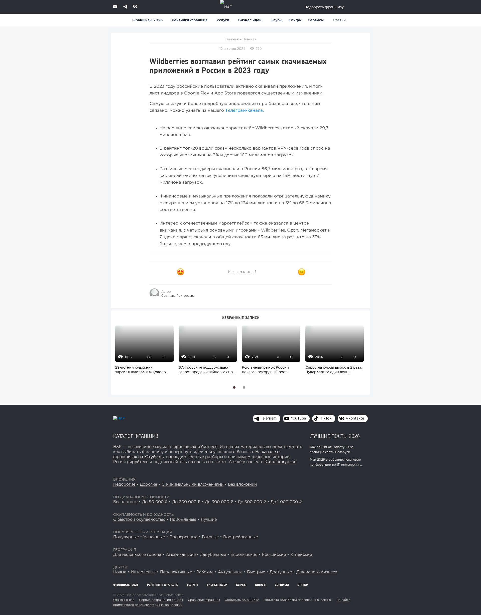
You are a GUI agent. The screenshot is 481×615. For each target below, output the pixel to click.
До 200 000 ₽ (186, 502)
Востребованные (240, 537)
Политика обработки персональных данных (298, 600)
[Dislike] (301, 271)
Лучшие (209, 520)
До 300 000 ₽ (219, 502)
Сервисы (316, 20)
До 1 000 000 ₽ (286, 502)
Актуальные (230, 572)
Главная (232, 39)
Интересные (143, 572)
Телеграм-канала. (244, 111)
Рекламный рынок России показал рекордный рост (265, 370)
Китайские (301, 555)
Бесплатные (125, 502)
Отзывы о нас (123, 600)
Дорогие (148, 484)
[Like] (180, 271)
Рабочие (204, 572)
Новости (250, 39)
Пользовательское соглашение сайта (154, 595)
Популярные (126, 537)
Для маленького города (137, 555)
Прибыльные (183, 520)
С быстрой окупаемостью (139, 520)
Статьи (339, 20)
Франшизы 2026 (147, 20)
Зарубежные (213, 555)
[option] (143, 353)
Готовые (210, 537)
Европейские (243, 555)
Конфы (295, 20)
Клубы (276, 20)
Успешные (154, 537)
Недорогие (124, 484)
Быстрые (256, 572)
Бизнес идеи (250, 20)
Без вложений (242, 484)
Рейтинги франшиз (189, 20)
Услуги (192, 585)
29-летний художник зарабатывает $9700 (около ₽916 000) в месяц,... (140, 370)
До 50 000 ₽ (155, 502)
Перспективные (176, 572)
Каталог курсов (280, 462)
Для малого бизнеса (316, 572)
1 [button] (234, 387)
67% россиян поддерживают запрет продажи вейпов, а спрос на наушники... (208, 370)
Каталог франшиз (135, 436)
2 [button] (244, 387)
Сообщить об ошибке (242, 600)
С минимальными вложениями (192, 484)
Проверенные (183, 537)
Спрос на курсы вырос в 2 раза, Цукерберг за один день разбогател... (333, 370)
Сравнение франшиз (204, 600)
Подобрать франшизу (324, 7)
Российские (274, 555)
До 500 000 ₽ (252, 502)
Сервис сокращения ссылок (161, 600)
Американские (181, 555)
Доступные (281, 572)
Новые (119, 572)
